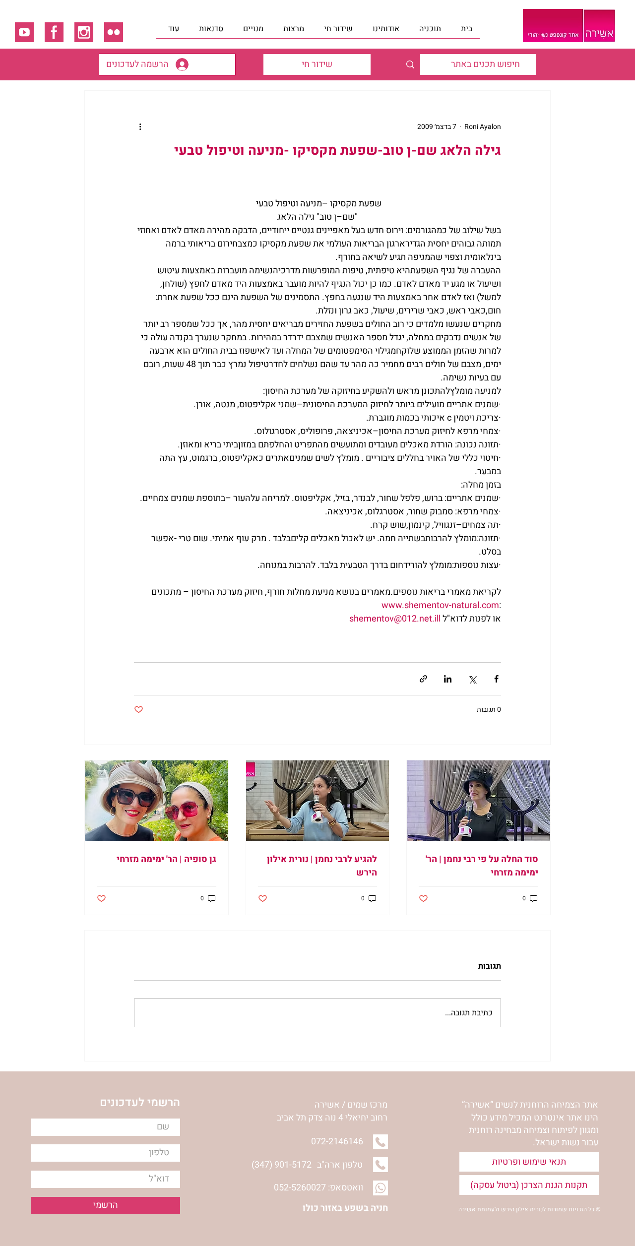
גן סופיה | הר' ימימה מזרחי (166, 859)
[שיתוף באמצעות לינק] (423, 679)
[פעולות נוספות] (140, 126)
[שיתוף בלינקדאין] (447, 679)
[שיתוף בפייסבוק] (496, 679)
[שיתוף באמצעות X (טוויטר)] (472, 679)
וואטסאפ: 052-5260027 (318, 1187)
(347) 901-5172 (282, 1165)
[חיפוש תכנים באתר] (410, 64)
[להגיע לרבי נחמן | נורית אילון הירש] (317, 800)
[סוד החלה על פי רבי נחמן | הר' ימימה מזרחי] (478, 800)
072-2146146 (337, 1141)
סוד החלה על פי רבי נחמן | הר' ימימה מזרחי (482, 866)
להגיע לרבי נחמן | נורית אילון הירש (322, 866)
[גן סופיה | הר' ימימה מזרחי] (156, 800)
